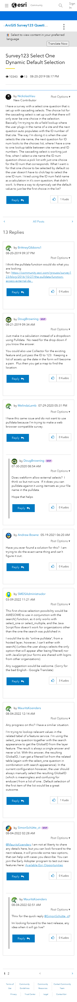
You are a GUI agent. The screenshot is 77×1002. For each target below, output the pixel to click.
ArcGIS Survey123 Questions (27, 25)
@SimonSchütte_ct (56, 916)
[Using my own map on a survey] (72, 221)
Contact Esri (61, 994)
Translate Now (57, 44)
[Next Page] (72, 973)
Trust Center (30, 994)
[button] (60, 96)
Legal (46, 994)
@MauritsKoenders (18, 844)
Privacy (13, 994)
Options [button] (64, 26)
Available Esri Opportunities (44, 865)
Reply (15, 200)
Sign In (72, 6)
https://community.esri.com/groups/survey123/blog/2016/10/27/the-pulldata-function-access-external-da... (38, 277)
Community (36, 5)
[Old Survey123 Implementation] (5, 221)
